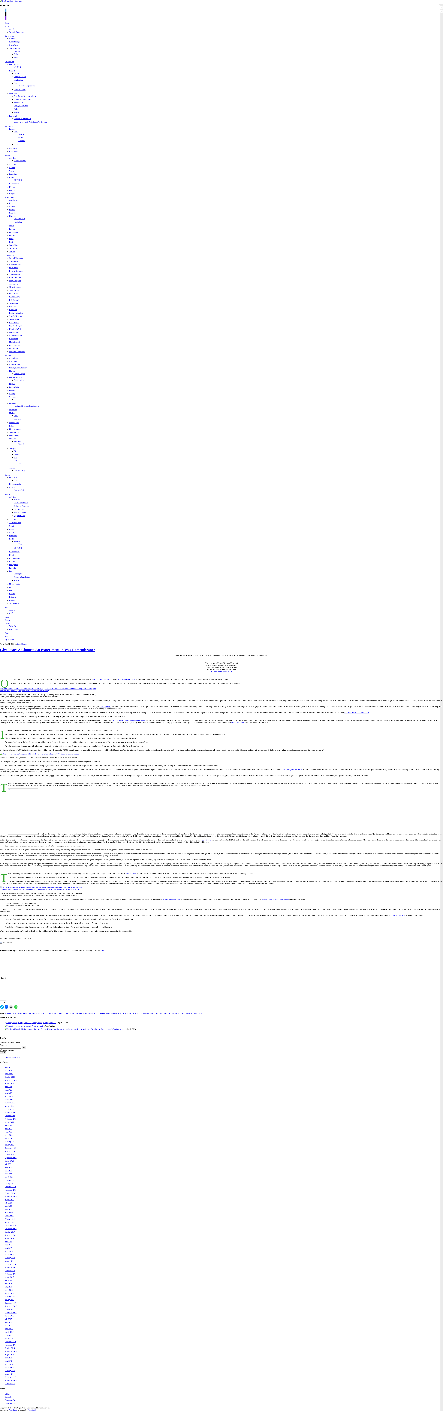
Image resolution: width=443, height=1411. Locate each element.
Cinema (12, 206)
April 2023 (9, 1096)
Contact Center (14, 365)
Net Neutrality (19, 509)
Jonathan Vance (52, 1013)
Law (11, 571)
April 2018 (9, 1290)
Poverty (12, 190)
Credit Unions (19, 380)
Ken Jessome (14, 323)
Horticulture (13, 152)
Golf (11, 613)
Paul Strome (13, 348)
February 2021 (10, 1180)
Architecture (13, 200)
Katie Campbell (15, 277)
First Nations (14, 64)
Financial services (15, 377)
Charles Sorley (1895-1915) (221, 671)
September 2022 (10, 1119)
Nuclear (12, 487)
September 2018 (10, 1274)
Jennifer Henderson (16, 316)
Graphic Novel (19, 219)
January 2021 (9, 1183)
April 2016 (9, 1364)
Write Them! (13, 626)
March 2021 (9, 1177)
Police (16, 109)
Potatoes (21, 141)
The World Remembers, (126, 679)
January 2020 (9, 1222)
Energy (7, 475)
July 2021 (8, 1164)
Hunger (12, 187)
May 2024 (8, 1071)
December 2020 (10, 1187)
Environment (9, 36)
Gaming (12, 394)
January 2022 (9, 1145)
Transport (12, 448)
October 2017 (10, 1309)
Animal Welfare (15, 523)
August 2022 (9, 1122)
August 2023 (9, 1083)
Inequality (12, 568)
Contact (7, 633)
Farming (12, 129)
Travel (7, 617)
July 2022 (8, 1125)
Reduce (16, 54)
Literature (12, 216)
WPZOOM (32, 1410)
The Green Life (15, 48)
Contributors (9, 255)
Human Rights (14, 558)
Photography (14, 232)
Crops (16, 132)
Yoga (20, 544)
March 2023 (9, 1100)
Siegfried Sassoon (237, 722)
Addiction (12, 164)
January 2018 (9, 1300)
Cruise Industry (19, 470)
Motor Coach (14, 423)
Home (7, 23)
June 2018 (8, 1284)
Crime (11, 171)
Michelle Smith (14, 342)
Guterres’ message (398, 915)
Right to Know (19, 516)
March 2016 (9, 1367)
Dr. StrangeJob (14, 345)
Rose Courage (14, 297)
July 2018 (8, 1280)
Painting (12, 229)
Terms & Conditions (16, 32)
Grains (20, 137)
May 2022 (8, 1132)
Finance (12, 371)
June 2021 (8, 1167)
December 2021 (10, 1148)
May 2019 (8, 1248)
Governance (13, 397)
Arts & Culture (10, 197)
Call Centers (13, 361)
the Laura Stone (356, 713)
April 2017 (9, 1329)
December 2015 (10, 1377)
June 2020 (8, 1206)
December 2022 (10, 1109)
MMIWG (17, 67)
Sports (7, 607)
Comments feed (10, 1400)
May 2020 (8, 1209)
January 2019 (9, 1261)
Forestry (12, 390)
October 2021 (10, 1154)
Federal (12, 71)
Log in (7, 1394)
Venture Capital (19, 374)
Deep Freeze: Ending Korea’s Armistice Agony (108, 1029)
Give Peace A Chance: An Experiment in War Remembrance (47, 650)
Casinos (17, 399)
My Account (9, 639)
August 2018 (9, 1277)
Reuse (16, 57)
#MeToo (17, 500)
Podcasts (12, 235)
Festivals (12, 213)
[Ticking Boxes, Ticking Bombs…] (18, 1023)
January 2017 (9, 1338)
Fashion (12, 210)
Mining (12, 413)
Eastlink (21, 444)
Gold (16, 416)
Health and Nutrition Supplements (26, 406)
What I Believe (205, 840)
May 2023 (8, 1093)
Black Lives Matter (21, 503)
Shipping (12, 439)
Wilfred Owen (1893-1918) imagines (275, 899)
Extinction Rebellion (21, 506)
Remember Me (8, 1050)
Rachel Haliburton (16, 313)
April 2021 (9, 1174)
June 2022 (8, 1129)
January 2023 (9, 1106)
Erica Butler (13, 268)
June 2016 (8, 1358)
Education (13, 174)
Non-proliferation (20, 512)
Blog (11, 203)
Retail (11, 426)
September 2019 (10, 1235)
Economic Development (22, 99)
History (7, 620)
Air (15, 451)
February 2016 (10, 1371)
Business (8, 355)
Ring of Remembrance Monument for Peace (129, 720)
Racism (12, 594)
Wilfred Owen (186, 1013)
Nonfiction (18, 222)
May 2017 (8, 1326)
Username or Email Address (10, 1043)
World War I (197, 1013)
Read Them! (13, 629)
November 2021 (10, 1151)
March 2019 (9, 1254)
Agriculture (9, 126)
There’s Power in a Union (35, 1026)
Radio (11, 242)
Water (16, 461)
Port (19, 463)
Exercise (17, 541)
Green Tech (13, 45)
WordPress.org (10, 1403)
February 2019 (10, 1258)
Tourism (12, 468)
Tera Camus (13, 284)
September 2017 (10, 1313)
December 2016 (10, 1342)
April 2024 (9, 1074)
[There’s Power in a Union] (15, 1026)
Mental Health (14, 584)
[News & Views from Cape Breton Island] (11, 1)
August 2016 (9, 1355)
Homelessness (14, 184)
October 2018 (10, 1271)
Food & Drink (14, 387)
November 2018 (10, 1267)
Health (11, 177)
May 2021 (8, 1171)
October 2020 (10, 1193)
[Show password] (24, 1047)
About (7, 26)
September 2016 (10, 1351)
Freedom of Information (22, 119)
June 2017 (8, 1322)
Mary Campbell (15, 281)
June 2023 (8, 1090)
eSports (12, 610)
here (102, 951)
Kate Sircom (13, 339)
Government (9, 62)
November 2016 (10, 1345)
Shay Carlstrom (15, 287)
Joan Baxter (13, 261)
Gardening (13, 148)
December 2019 (10, 1225)
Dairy (16, 144)
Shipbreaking (14, 432)
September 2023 (10, 1080)
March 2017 (9, 1332)
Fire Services (18, 103)
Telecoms (17, 441)
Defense (17, 73)
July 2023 (8, 1087)
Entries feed (9, 1397)
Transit (16, 112)
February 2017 (10, 1335)
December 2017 (10, 1303)
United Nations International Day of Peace (165, 1013)
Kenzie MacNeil (15, 329)
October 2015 (10, 1384)
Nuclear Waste (19, 490)
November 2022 (10, 1112)
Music (11, 226)
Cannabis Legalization (26, 86)
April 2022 (9, 1135)
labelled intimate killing (171, 899)
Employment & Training (18, 368)
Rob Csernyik (14, 300)
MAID (16, 580)
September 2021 (10, 1158)
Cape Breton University (26, 1013)
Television (13, 248)
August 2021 (9, 1161)
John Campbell (14, 274)
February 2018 (10, 1296)
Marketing (13, 410)
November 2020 (10, 1190)
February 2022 (10, 1142)
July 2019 (8, 1242)
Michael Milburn (15, 332)
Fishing (12, 384)
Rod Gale (12, 306)
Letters (7, 623)
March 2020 (9, 1216)
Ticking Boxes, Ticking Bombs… (43, 1023)
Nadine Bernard (15, 264)
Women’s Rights (20, 161)
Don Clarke (13, 294)
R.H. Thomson (99, 1013)
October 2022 (10, 1116)
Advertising (13, 358)
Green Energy (14, 42)
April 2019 (9, 1251)
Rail (15, 458)
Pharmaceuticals (15, 429)
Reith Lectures (131, 873)
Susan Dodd (13, 303)
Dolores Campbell (15, 271)
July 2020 (8, 1203)
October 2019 (10, 1232)
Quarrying (17, 419)
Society (7, 155)
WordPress (13, 1410)
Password (3, 1045)
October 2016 (10, 1348)
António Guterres (11, 1013)
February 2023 (10, 1103)
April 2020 (9, 1213)
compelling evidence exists (292, 770)
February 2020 (10, 1219)
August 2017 (9, 1316)
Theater (12, 252)
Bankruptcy (18, 574)
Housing (12, 555)
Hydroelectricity (15, 484)
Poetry (11, 239)
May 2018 (8, 1287)
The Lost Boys (105, 707)
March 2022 (9, 1138)
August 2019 (9, 1238)
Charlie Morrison (15, 335)
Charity (12, 168)
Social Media (14, 603)
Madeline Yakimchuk (17, 352)
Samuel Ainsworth (16, 258)
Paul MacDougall (15, 326)
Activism (12, 158)
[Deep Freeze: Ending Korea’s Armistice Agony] (47, 1029)
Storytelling (13, 245)
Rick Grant (13, 310)
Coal (15, 480)
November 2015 (10, 1380)
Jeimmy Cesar (14, 290)
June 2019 (8, 1245)
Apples (21, 134)
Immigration (18, 80)
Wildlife (12, 39)
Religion (12, 193)
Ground (16, 454)
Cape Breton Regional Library (25, 96)
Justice (16, 83)
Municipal (13, 93)
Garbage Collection (21, 106)
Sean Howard (14, 319)
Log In (3, 1053)
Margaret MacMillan (66, 1013)
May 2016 (8, 1361)
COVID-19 (18, 180)
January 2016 (9, 1374)
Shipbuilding (14, 436)
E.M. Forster (40, 1013)
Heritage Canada (20, 77)
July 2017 (8, 1319)
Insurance (12, 403)
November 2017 (10, 1306)
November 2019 (10, 1229)
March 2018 (9, 1293)
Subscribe (8, 636)
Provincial (13, 116)
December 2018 (10, 1264)
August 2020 (9, 1200)
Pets (10, 587)
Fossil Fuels (13, 478)
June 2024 (8, 1067)
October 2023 (10, 1077)
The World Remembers (140, 1013)
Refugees (12, 597)
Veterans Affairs (19, 90)
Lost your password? (12, 1057)
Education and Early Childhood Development (30, 122)
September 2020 (10, 1196)
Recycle (17, 51)
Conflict (12, 529)
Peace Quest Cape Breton (102, 679)
